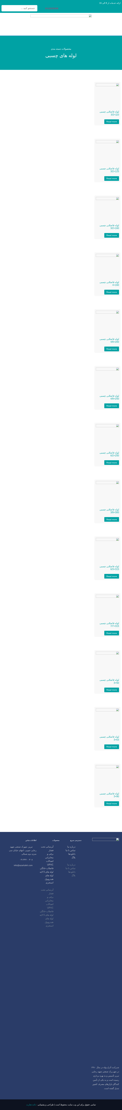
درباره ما (71, 846)
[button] (71, 861)
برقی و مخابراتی (49, 856)
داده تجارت (31, 1104)
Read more (111, 121)
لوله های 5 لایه (46, 872)
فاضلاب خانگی (46, 868)
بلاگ (73, 857)
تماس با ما (70, 850)
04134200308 (51, 8)
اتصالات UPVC (49, 863)
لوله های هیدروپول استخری (49, 879)
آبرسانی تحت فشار (47, 848)
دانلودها (71, 854)
